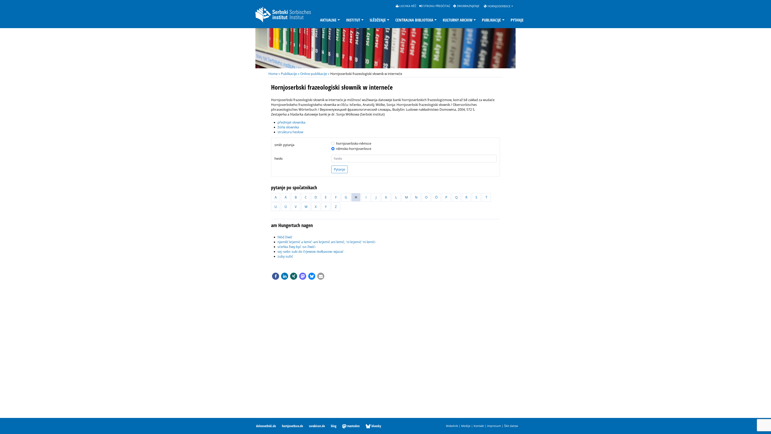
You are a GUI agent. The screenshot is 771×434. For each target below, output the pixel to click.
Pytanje (517, 20)
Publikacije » (290, 74)
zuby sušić (285, 256)
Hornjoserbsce (499, 6)
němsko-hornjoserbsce (353, 148)
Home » (274, 74)
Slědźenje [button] (378, 20)
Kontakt (479, 426)
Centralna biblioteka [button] (414, 20)
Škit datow (511, 426)
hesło (278, 158)
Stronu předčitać (436, 6)
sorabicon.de (317, 426)
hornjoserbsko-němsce (353, 143)
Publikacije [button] (491, 20)
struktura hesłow (290, 132)
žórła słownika (288, 127)
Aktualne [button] (328, 20)
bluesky (376, 426)
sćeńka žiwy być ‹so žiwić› (296, 247)
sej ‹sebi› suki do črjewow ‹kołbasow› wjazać (310, 251)
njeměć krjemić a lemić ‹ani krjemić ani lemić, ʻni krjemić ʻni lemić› (326, 242)
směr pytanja (284, 145)
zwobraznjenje (467, 6)
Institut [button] (353, 20)
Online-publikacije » (314, 74)
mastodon (353, 426)
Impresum (494, 426)
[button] (275, 276)
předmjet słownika (291, 122)
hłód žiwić (284, 237)
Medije (465, 426)
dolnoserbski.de (266, 426)
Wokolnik (452, 426)
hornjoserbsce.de (292, 426)
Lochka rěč (407, 6)
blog (333, 426)
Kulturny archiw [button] (457, 20)
